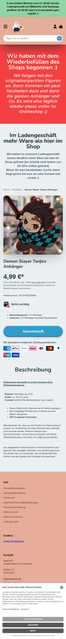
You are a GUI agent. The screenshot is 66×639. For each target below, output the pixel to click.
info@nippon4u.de (12, 578)
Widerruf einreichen (13, 517)
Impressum (9, 497)
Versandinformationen (14, 488)
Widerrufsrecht (10, 512)
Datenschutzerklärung (14, 507)
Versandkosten (38, 282)
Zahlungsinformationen (14, 493)
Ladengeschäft (10, 521)
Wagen (61, 26)
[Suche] (59, 38)
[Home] (18, 26)
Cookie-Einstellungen (13, 541)
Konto (55, 26)
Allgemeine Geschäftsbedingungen (20, 502)
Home (6, 189)
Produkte (17, 189)
